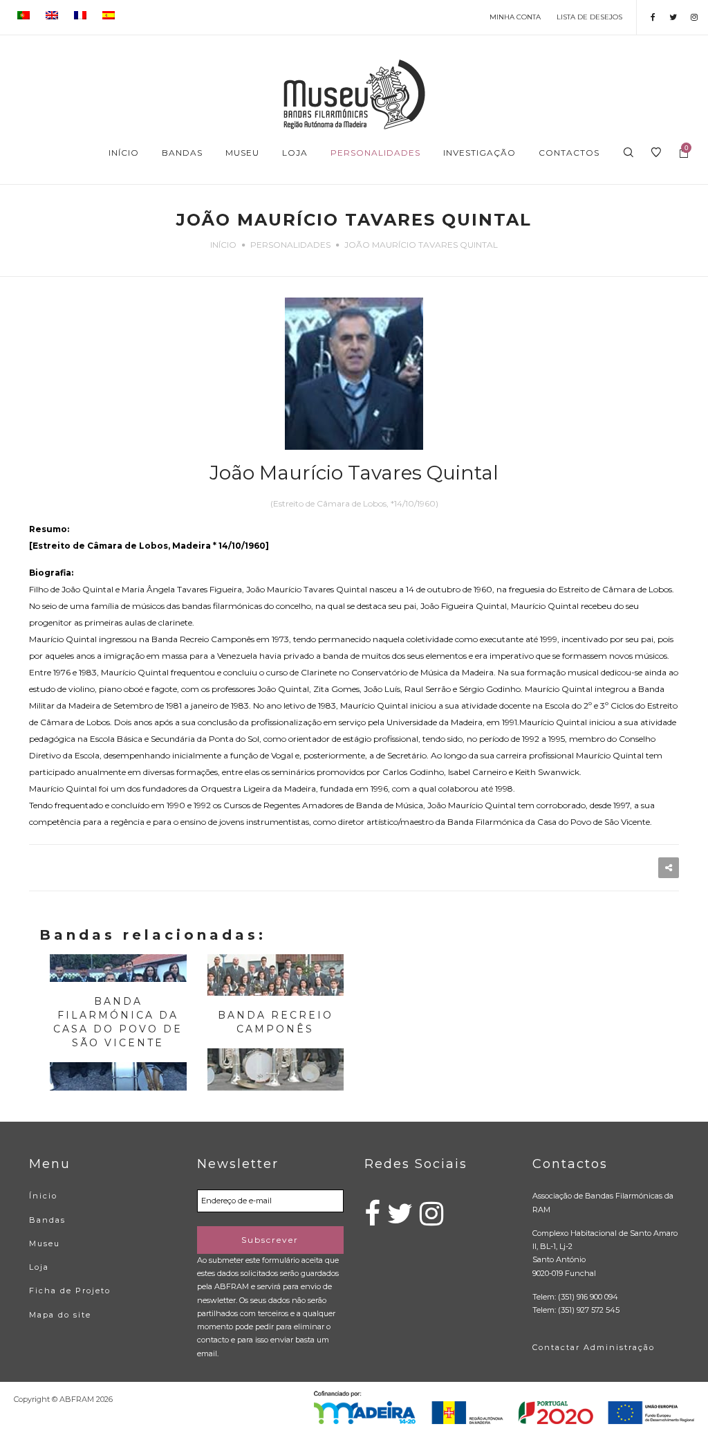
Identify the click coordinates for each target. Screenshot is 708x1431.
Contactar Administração (593, 1347)
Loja (39, 1267)
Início (223, 244)
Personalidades (290, 244)
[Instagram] (694, 17)
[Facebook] (653, 17)
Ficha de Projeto (70, 1290)
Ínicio (43, 1196)
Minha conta (515, 16)
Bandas (47, 1220)
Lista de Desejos (589, 16)
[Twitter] (673, 17)
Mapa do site (60, 1315)
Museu (44, 1243)
